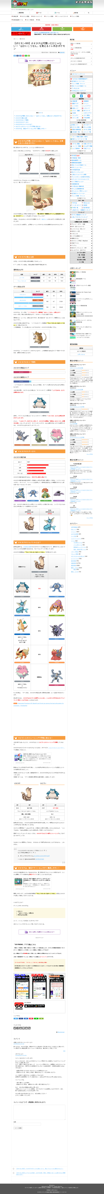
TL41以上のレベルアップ (79, 90)
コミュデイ (75, 115)
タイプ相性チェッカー (78, 181)
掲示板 (76, 12)
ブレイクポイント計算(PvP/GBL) (81, 177)
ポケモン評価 (87, 129)
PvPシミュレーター (77, 167)
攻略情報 (62, 52)
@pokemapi (61, 1032)
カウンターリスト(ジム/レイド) (80, 179)
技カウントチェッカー (78, 172)
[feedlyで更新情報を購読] (88, 2)
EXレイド (73, 529)
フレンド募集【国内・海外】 (80, 136)
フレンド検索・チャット (78, 83)
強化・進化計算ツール (80, 549)
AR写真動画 (74, 527)
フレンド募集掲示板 (81, 305)
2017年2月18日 (40, 859)
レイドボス (75, 106)
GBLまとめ (87, 203)
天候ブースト (87, 148)
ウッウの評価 (73, 423)
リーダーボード (76, 205)
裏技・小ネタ (74, 567)
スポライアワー (88, 113)
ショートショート (76, 538)
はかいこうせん (23, 306)
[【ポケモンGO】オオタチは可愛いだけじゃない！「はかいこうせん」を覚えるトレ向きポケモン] (20, 56)
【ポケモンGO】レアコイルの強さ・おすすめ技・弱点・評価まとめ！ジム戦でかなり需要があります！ (40, 1173)
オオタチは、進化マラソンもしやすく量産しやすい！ (31, 128)
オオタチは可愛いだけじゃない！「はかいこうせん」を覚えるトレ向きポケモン (39, 116)
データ (39, 12)
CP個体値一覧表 (76, 158)
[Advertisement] (39, 99)
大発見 (74, 113)
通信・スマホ (74, 571)
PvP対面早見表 (76, 169)
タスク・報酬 (76, 110)
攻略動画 (86, 101)
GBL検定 (75, 155)
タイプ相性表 (30, 20)
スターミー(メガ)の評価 (76, 368)
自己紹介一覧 (76, 132)
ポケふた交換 (87, 127)
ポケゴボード (87, 125)
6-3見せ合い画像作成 (78, 186)
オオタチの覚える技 (21, 118)
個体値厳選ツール (18, 20)
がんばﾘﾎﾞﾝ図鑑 (88, 146)
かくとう (38, 294)
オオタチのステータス (22, 122)
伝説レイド (75, 108)
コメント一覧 (87, 132)
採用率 (85, 205)
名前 (15, 1122)
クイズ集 (73, 536)
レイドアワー (87, 106)
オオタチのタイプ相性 (22, 120)
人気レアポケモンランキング (79, 217)
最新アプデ (75, 103)
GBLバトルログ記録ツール (79, 86)
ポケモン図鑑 (25, 16)
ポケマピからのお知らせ (78, 556)
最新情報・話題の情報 (51, 25)
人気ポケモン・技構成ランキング (81, 210)
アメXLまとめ (75, 88)
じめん (37, 300)
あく (35, 277)
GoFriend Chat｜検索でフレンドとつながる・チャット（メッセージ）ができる (84, 335)
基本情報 (73, 561)
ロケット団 (75, 117)
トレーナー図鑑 (76, 146)
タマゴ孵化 (87, 115)
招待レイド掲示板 (81, 272)
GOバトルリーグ (37, 16)
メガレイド (87, 108)
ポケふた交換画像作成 (78, 188)
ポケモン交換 (75, 127)
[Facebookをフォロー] (79, 2)
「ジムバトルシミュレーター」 (56, 747)
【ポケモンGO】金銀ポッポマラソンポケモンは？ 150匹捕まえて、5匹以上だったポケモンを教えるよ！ (37, 880)
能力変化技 (87, 207)
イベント (86, 103)
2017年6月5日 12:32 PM (20, 1055)
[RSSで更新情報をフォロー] (91, 2)
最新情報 (21, 12)
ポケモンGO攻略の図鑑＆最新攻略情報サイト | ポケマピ (54, 1192)
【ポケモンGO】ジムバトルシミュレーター (35, 754)
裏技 (75, 569)
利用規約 (49, 1190)
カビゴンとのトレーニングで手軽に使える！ (28, 126)
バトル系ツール (78, 545)
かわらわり (23, 294)
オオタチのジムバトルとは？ (24, 124)
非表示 (40, 112)
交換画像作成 (75, 184)
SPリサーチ (87, 110)
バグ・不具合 (74, 551)
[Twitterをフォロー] (76, 2)
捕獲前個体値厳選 (76, 162)
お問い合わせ (81, 354)
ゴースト (21, 381)
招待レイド (75, 125)
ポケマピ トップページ (78, 74)
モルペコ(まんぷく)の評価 (77, 406)
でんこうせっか (22, 281)
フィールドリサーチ (62, 16)
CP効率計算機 (27, 547)
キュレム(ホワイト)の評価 (77, 437)
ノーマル (35, 280)
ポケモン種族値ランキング (79, 214)
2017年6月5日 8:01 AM (19, 1043)
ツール (58, 12)
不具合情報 (87, 117)
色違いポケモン (88, 143)
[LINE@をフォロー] (85, 2)
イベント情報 (49, 16)
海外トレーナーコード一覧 (79, 139)
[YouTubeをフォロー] (82, 2)
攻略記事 (15, 16)
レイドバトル (74, 558)
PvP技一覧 (75, 207)
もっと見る (90, 454)
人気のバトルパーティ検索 (79, 174)
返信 (64, 1051)
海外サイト (45, 219)
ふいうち (21, 277)
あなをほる (23, 300)
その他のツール (78, 542)
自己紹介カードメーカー (78, 81)
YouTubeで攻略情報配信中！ (80, 79)
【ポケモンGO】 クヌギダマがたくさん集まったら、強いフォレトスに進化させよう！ (39, 1168)
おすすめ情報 (74, 534)
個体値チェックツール (80, 547)
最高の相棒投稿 (76, 129)
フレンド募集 (75, 16)
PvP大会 (74, 203)
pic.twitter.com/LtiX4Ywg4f (42, 856)
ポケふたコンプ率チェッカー (79, 191)
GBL (39, 20)
